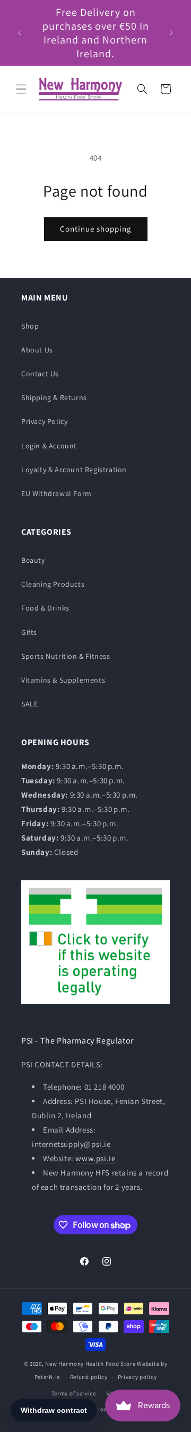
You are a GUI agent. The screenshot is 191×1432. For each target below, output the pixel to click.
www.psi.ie (95, 1158)
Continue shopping (96, 229)
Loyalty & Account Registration (74, 469)
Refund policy (89, 1377)
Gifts (29, 632)
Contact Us (40, 373)
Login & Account (49, 445)
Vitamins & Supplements (63, 680)
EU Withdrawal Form (56, 493)
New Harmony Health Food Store (90, 1363)
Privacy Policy (44, 421)
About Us (37, 350)
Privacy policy (137, 1377)
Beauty (33, 560)
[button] (21, 89)
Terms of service (73, 1393)
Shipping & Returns (54, 397)
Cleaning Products (52, 584)
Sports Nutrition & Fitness (65, 656)
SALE (29, 704)
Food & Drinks (45, 608)
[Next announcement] (171, 33)
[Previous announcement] (19, 33)
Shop (30, 326)
